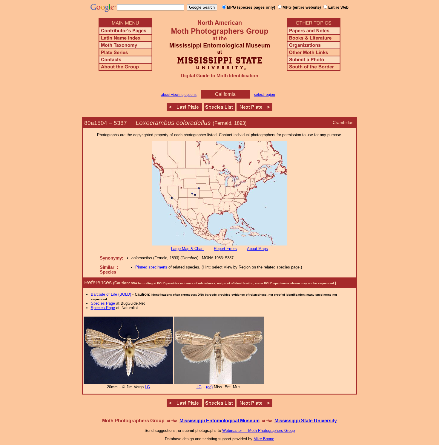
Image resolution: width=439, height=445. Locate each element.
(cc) (209, 387)
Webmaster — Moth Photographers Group (258, 430)
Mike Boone (264, 439)
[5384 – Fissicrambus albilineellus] (184, 109)
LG (147, 387)
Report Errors (225, 248)
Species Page (103, 303)
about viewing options (179, 95)
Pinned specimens (151, 267)
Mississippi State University (305, 420)
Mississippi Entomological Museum (219, 420)
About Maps (257, 248)
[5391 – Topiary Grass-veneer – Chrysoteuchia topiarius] (254, 109)
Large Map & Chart (187, 248)
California (225, 94)
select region (264, 95)
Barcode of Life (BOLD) (111, 294)
